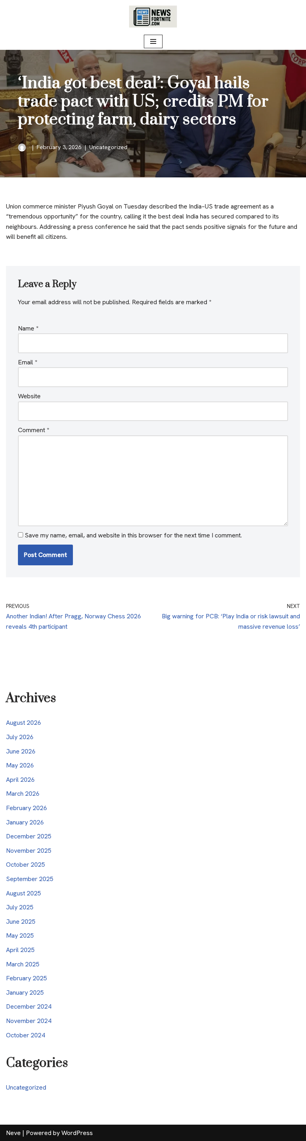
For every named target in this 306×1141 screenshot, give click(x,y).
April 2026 (20, 779)
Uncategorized (108, 147)
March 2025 (22, 964)
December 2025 (28, 836)
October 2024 (25, 1035)
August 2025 (23, 893)
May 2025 (20, 935)
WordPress (77, 1133)
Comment (33, 430)
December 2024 (28, 1006)
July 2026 (19, 737)
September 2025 (29, 879)
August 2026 (23, 722)
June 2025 (20, 921)
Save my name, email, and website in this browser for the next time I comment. (133, 535)
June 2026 (20, 751)
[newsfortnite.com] (153, 17)
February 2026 (26, 808)
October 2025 (25, 864)
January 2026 (25, 822)
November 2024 (28, 1021)
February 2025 (26, 978)
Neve (13, 1133)
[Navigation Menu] (153, 41)
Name (28, 328)
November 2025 (28, 850)
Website (29, 396)
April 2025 (20, 950)
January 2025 (25, 992)
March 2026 (22, 793)
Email (27, 362)
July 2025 (19, 907)
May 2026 (20, 765)
